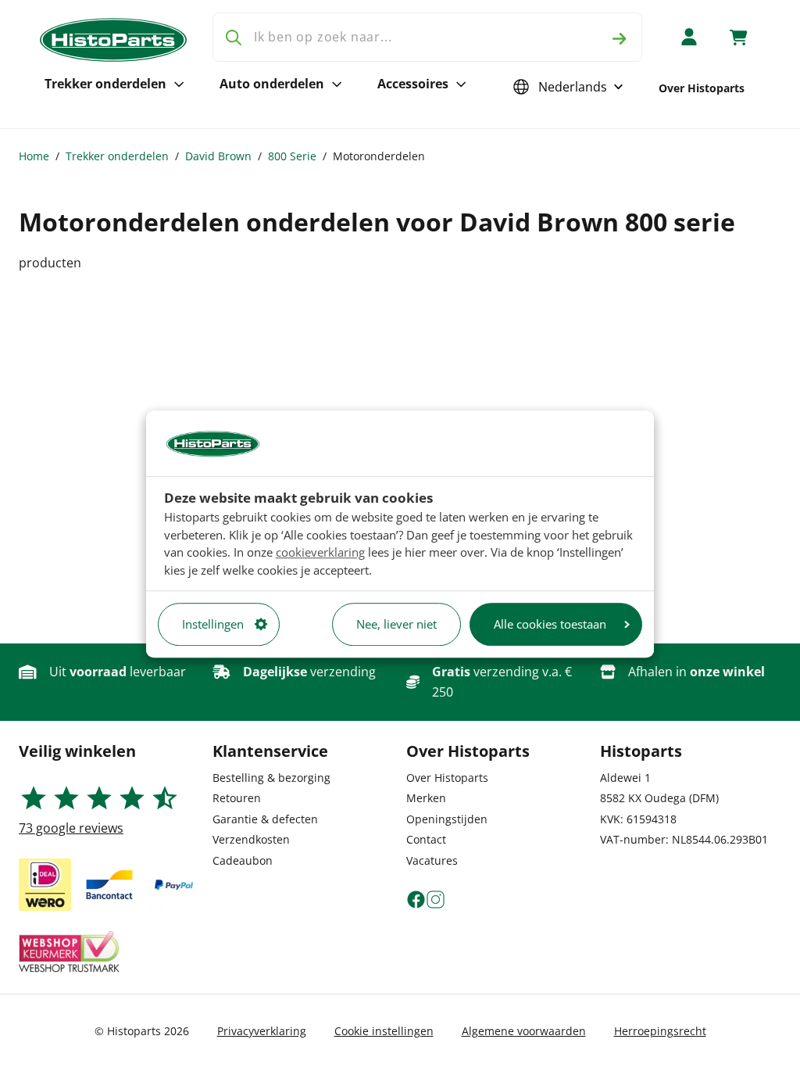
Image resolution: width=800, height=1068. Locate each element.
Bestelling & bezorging (271, 777)
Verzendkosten (251, 839)
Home (34, 156)
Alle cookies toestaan (550, 624)
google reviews (71, 828)
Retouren (236, 797)
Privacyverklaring (261, 1030)
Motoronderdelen (379, 156)
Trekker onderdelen (105, 83)
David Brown (218, 156)
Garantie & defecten (265, 819)
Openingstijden (447, 819)
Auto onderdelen (272, 83)
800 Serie (292, 156)
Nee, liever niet (396, 624)
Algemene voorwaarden (524, 1030)
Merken (426, 797)
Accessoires (412, 83)
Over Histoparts (702, 88)
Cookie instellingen (384, 1030)
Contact (426, 839)
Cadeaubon (242, 860)
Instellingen (213, 624)
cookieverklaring (320, 552)
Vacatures (432, 860)
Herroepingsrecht (660, 1030)
